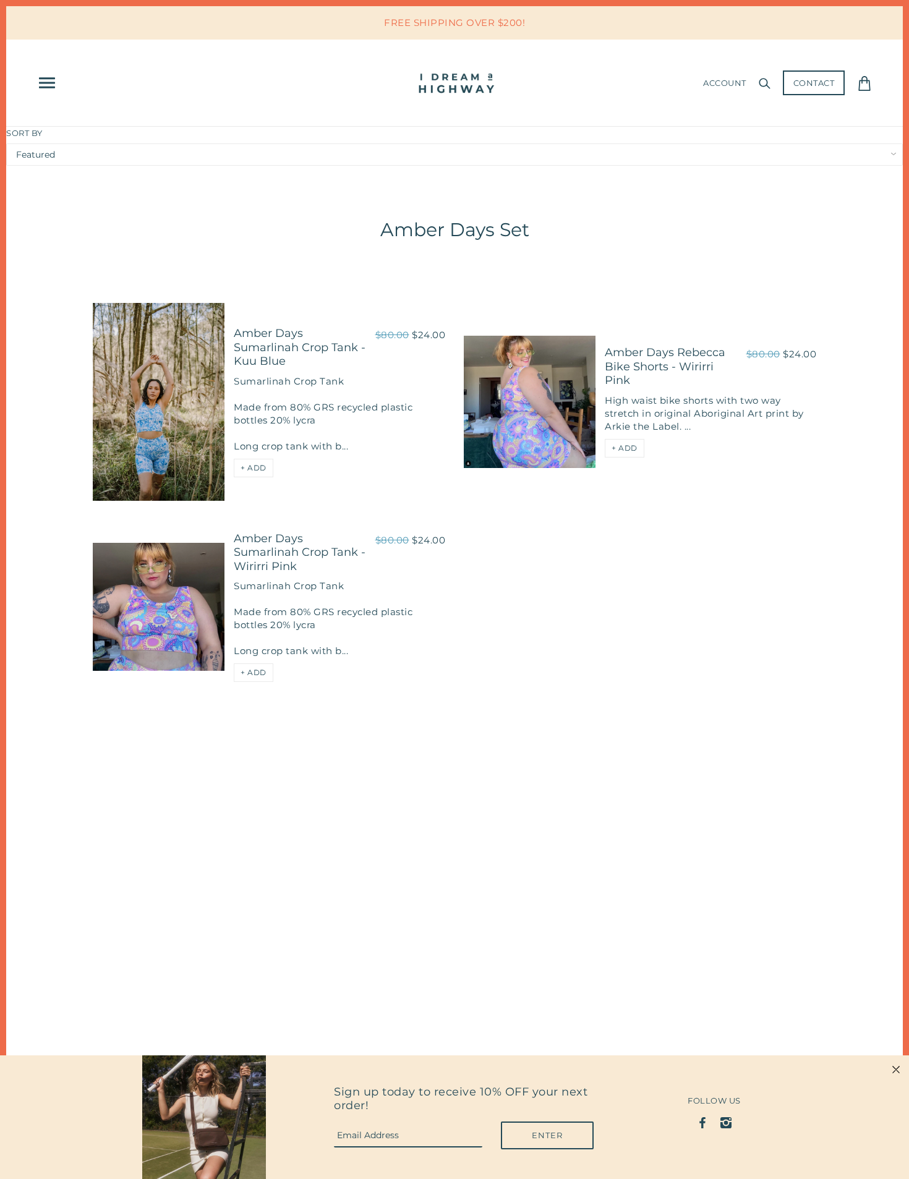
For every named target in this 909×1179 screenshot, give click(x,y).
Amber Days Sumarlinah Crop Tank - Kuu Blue (299, 347)
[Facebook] (703, 1122)
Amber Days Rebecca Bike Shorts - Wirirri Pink (665, 366)
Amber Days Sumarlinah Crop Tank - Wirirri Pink (299, 552)
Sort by (24, 133)
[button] (253, 468)
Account (724, 83)
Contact (814, 83)
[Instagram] (725, 1122)
